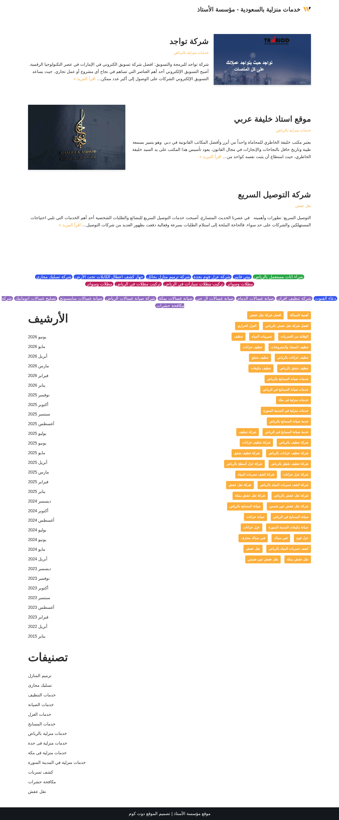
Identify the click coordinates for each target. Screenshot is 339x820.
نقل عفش (303, 206)
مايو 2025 (36, 452)
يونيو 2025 (37, 443)
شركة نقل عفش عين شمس (288, 506)
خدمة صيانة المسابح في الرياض (286, 432)
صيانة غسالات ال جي (215, 298)
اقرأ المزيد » (84, 78)
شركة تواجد (189, 41)
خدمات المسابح (42, 724)
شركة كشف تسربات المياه (256, 474)
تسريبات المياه (262, 336)
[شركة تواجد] (262, 59)
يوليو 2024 (37, 530)
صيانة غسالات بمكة (176, 298)
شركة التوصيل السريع (274, 194)
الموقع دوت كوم (143, 813)
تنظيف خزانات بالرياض (292, 357)
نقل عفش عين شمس (263, 559)
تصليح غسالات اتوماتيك (35, 298)
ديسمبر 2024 (39, 501)
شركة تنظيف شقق (247, 453)
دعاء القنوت (325, 298)
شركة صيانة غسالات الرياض (130, 298)
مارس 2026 (38, 366)
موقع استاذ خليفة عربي (272, 118)
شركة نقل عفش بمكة (250, 495)
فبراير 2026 (38, 375)
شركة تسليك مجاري (53, 276)
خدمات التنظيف (42, 695)
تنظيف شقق (260, 357)
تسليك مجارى (40, 685)
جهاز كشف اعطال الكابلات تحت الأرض (109, 276)
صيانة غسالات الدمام (255, 298)
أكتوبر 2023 (38, 588)
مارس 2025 (38, 472)
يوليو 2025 (37, 433)
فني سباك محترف (253, 538)
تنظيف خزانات (252, 347)
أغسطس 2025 (41, 423)
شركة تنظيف (247, 432)
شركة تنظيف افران (294, 298)
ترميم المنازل (39, 675)
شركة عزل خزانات (295, 474)
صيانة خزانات (255, 517)
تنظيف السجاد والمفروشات (289, 347)
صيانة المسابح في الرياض (290, 517)
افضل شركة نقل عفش (265, 315)
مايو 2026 (36, 346)
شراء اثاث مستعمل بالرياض (278, 276)
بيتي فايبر (242, 276)
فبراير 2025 (38, 481)
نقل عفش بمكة (297, 559)
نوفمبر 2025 (39, 395)
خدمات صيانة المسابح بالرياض (287, 379)
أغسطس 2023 (41, 607)
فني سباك (281, 538)
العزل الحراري (247, 326)
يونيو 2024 (37, 539)
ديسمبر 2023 (39, 568)
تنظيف (238, 336)
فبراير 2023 (38, 617)
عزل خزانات (251, 527)
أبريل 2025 (37, 462)
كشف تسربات (40, 772)
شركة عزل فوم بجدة (212, 276)
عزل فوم (302, 538)
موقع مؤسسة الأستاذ (192, 813)
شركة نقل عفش (240, 485)
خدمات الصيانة (41, 704)
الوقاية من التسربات (294, 336)
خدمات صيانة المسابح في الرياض (285, 389)
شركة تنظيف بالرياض (293, 442)
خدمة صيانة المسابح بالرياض (288, 421)
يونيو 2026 (37, 337)
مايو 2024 (36, 549)
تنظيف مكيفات (261, 368)
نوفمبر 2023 (39, 578)
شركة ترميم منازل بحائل (168, 276)
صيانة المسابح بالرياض (245, 506)
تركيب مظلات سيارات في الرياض (194, 284)
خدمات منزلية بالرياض (191, 52)
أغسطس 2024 (41, 520)
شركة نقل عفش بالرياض (291, 495)
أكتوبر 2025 (38, 404)
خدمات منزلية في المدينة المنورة (285, 410)
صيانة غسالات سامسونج (81, 298)
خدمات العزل (39, 714)
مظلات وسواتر (240, 284)
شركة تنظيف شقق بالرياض (289, 464)
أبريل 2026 (37, 356)
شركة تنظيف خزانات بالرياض (288, 453)
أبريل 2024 (37, 559)
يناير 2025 (36, 491)
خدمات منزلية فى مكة (293, 400)
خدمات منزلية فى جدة (47, 743)
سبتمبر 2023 (39, 597)
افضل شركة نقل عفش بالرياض (286, 326)
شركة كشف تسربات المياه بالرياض (284, 485)
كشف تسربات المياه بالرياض (288, 548)
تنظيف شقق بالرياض (294, 368)
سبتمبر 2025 (39, 414)
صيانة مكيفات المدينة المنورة (288, 527)
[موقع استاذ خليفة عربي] (76, 137)
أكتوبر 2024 (38, 511)
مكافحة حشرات (42, 782)
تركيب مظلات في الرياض (138, 284)
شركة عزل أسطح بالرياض (244, 464)
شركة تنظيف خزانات (256, 442)
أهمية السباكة (299, 315)
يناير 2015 (36, 636)
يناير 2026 (36, 385)
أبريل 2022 (37, 626)
